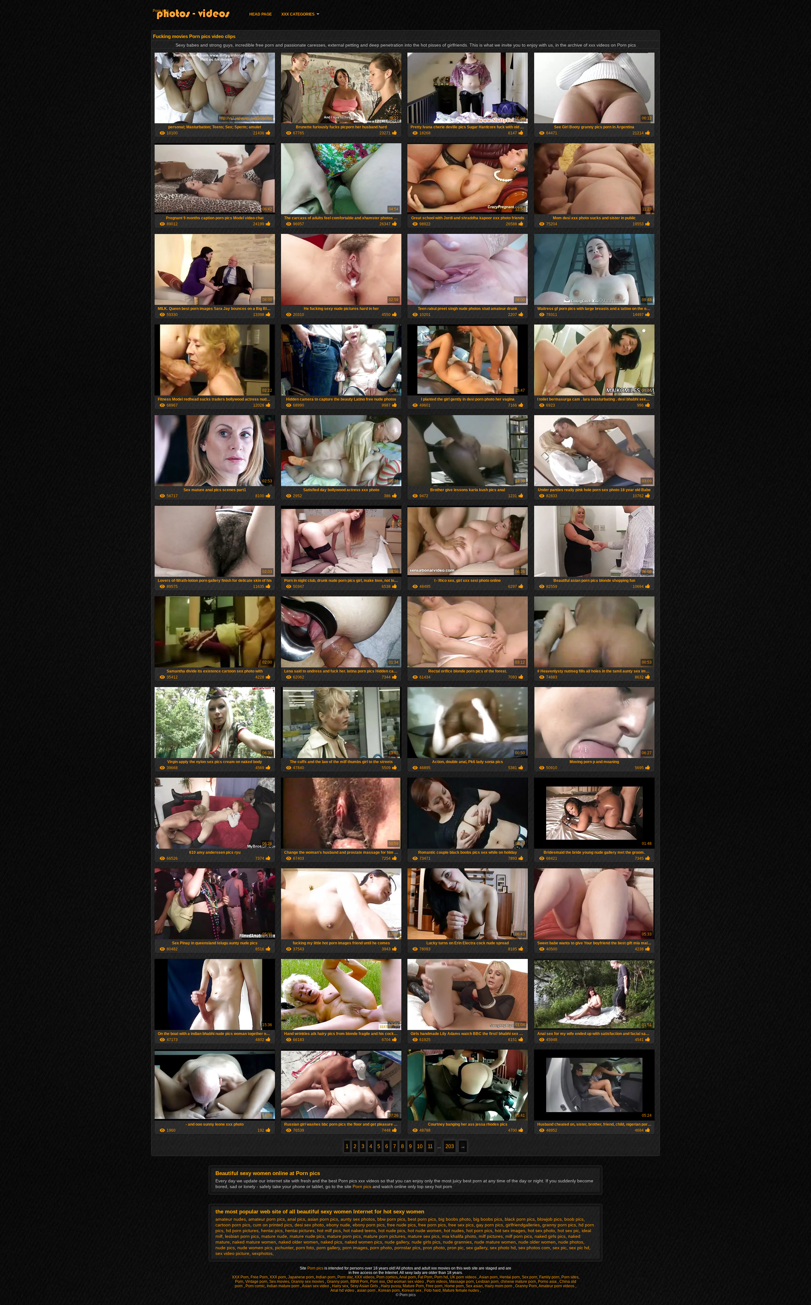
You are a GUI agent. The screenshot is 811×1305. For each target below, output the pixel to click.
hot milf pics (329, 1230)
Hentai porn (510, 1277)
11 (430, 1146)
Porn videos (437, 1281)
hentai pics (272, 1230)
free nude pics (401, 1224)
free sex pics (461, 1224)
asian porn (366, 1290)
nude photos (570, 1241)
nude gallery (397, 1241)
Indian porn (325, 1277)
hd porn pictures (242, 1230)
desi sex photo (309, 1224)
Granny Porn (526, 1286)
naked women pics (363, 1241)
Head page (260, 14)
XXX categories (298, 14)
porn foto (305, 1247)
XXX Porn (240, 1277)
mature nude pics (307, 1236)
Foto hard (432, 1290)
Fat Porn (425, 1277)
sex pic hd (579, 1247)
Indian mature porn (283, 1286)
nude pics (225, 1247)
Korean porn (389, 1290)
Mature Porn (413, 1286)
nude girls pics (426, 1241)
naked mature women (254, 1241)
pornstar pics (407, 1247)
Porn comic (255, 1286)
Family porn (549, 1277)
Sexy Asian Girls (364, 1286)
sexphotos (262, 1253)
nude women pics (254, 1247)
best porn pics (422, 1219)
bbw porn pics (391, 1219)
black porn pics (520, 1219)
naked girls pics (549, 1236)
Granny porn (337, 1281)
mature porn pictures (384, 1236)
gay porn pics (489, 1224)
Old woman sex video (406, 1281)
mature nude (274, 1236)
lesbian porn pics (242, 1236)
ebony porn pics (369, 1224)
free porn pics (432, 1224)
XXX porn (278, 1277)
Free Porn (259, 1277)
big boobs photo (454, 1219)
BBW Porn (359, 1281)
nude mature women (495, 1241)
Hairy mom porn (499, 1286)
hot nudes (454, 1230)
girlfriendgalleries (523, 1224)
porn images (354, 1247)
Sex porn (529, 1277)
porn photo (381, 1247)
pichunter (284, 1247)
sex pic (559, 1247)
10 (420, 1146)
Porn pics (161, 11)
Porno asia (548, 1281)
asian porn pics (323, 1219)
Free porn (434, 1286)
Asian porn (488, 1277)
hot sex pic (568, 1230)
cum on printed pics (272, 1224)
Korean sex (412, 1290)
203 (449, 1146)
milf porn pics (518, 1236)
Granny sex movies (308, 1281)
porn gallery (328, 1247)
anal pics (296, 1219)
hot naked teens (359, 1230)
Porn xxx (377, 1281)
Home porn (454, 1286)
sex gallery (476, 1247)
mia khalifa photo (459, 1236)
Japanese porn (301, 1277)
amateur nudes (230, 1219)
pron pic (455, 1247)
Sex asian (474, 1286)
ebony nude (338, 1224)
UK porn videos (463, 1277)
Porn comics (387, 1277)
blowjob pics (549, 1219)
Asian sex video (316, 1286)
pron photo (434, 1247)
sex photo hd (503, 1247)
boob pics (574, 1219)
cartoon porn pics (232, 1224)
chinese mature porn (518, 1281)
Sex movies (279, 1281)
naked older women (298, 1241)
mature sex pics (423, 1236)
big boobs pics (487, 1219)
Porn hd (441, 1277)
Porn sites (569, 1277)
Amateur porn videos (557, 1286)
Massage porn (461, 1281)
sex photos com (534, 1247)
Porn (239, 1281)
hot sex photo (541, 1230)
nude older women (537, 1241)
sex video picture (232, 1253)
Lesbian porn (487, 1281)
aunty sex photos (358, 1219)
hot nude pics (391, 1230)
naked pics (331, 1241)
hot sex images (510, 1230)
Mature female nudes (461, 1290)
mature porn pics (344, 1236)
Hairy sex (340, 1286)
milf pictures (491, 1236)
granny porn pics (559, 1224)
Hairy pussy (391, 1286)
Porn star (345, 1277)
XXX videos (364, 1277)
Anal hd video (342, 1290)
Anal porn (407, 1277)
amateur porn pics (266, 1219)
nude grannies (457, 1241)
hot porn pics (479, 1230)
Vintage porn (256, 1281)
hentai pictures (300, 1230)
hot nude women (424, 1230)
